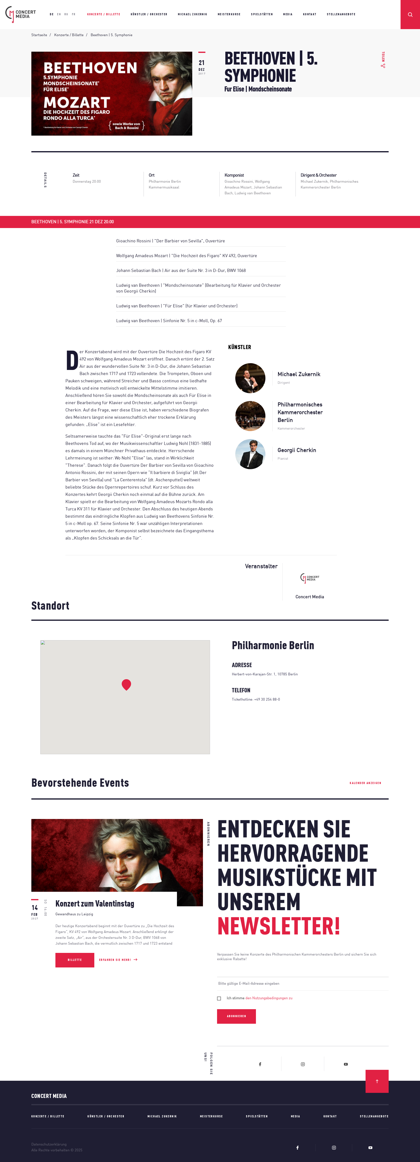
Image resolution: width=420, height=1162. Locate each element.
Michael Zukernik (192, 14)
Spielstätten (262, 14)
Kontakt (310, 14)
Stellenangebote (341, 14)
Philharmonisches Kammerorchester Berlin (300, 412)
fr (74, 14)
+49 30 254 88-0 (267, 700)
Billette (75, 960)
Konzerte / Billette (104, 14)
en (59, 14)
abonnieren (236, 1016)
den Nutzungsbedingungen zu (268, 998)
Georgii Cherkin (297, 450)
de (52, 14)
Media (288, 14)
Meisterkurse (229, 14)
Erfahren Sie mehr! (115, 960)
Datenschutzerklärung (49, 1144)
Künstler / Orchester (149, 14)
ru (66, 14)
